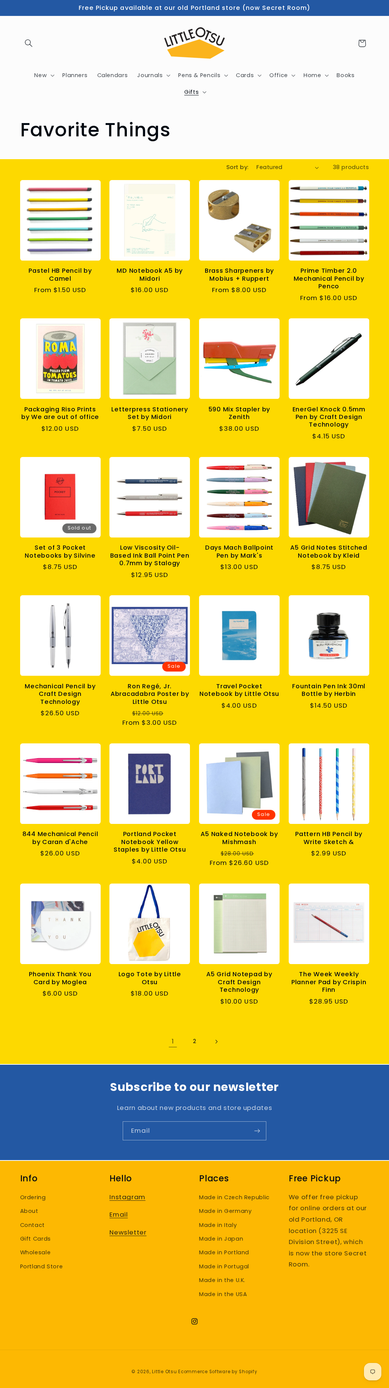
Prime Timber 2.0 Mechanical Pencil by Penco (329, 278)
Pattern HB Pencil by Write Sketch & (328, 838)
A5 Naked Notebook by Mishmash (239, 838)
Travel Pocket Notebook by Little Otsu (239, 690)
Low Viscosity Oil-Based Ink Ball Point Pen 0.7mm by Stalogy (150, 555)
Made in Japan (221, 1239)
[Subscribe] (257, 1130)
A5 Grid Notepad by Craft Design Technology (239, 982)
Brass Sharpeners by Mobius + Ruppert (239, 275)
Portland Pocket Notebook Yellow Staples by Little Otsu (150, 842)
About (29, 1211)
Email (118, 1214)
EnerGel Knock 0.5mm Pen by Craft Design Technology (329, 417)
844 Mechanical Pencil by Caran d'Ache (60, 838)
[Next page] (216, 1041)
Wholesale (35, 1252)
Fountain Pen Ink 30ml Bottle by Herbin (328, 690)
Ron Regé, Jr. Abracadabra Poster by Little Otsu (150, 694)
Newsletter (127, 1232)
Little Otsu (164, 1372)
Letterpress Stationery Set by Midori (149, 413)
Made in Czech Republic (234, 1197)
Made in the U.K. (222, 1280)
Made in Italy (218, 1225)
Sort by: (237, 167)
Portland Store (41, 1266)
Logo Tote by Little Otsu (150, 978)
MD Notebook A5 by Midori (150, 275)
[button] (29, 43)
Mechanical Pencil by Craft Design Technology (60, 694)
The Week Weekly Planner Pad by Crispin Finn (329, 982)
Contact (32, 1225)
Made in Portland (224, 1252)
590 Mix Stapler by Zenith (239, 413)
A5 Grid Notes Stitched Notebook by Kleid (328, 552)
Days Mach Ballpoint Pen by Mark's (239, 552)
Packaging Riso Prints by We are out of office (60, 413)
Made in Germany (225, 1211)
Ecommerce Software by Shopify (217, 1372)
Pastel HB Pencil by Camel (60, 275)
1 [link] (173, 1041)
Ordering (33, 1197)
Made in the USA (223, 1294)
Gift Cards (35, 1239)
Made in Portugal (224, 1266)
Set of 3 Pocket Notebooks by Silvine (60, 552)
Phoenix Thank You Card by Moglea (60, 978)
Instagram (127, 1196)
